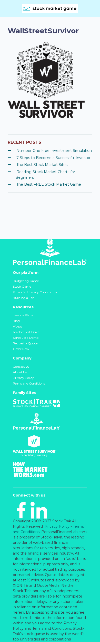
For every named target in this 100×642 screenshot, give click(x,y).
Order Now (21, 349)
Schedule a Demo (25, 338)
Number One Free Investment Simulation (54, 150)
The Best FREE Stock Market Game (48, 184)
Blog (16, 321)
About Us (20, 372)
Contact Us (21, 366)
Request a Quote (25, 343)
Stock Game (22, 286)
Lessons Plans (23, 315)
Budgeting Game (26, 281)
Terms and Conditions (29, 383)
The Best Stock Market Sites (41, 164)
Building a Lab (23, 298)
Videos (17, 326)
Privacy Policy (23, 378)
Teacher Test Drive (26, 332)
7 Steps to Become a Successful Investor (53, 157)
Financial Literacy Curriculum (35, 292)
